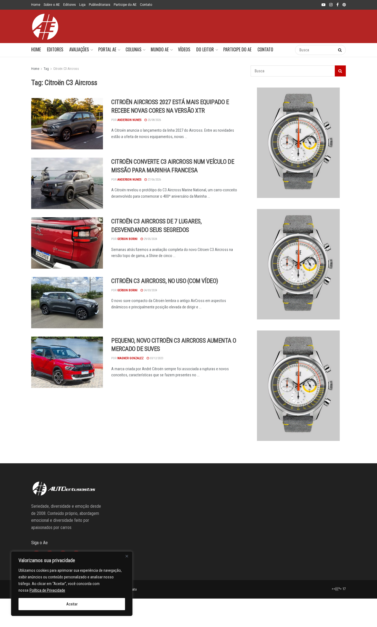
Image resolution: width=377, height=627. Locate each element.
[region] (71, 583)
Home (35, 5)
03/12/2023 (156, 358)
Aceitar (72, 604)
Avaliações (79, 49)
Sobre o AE (52, 5)
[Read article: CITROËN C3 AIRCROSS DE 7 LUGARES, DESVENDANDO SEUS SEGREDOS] (67, 243)
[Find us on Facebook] (337, 5)
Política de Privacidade (47, 590)
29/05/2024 (150, 239)
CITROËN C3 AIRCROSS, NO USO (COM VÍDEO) (164, 280)
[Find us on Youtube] (323, 5)
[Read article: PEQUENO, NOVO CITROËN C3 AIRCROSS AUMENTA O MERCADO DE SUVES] (67, 362)
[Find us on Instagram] (331, 5)
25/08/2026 (154, 120)
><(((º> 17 (339, 589)
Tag (46, 69)
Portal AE (107, 49)
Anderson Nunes (129, 120)
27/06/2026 (154, 179)
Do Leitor (205, 49)
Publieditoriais (99, 5)
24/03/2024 (150, 290)
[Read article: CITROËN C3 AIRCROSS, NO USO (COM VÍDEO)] (67, 302)
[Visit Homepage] (45, 26)
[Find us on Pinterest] (344, 5)
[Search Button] (285, 50)
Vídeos (184, 49)
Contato (146, 5)
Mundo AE (160, 49)
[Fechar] (126, 556)
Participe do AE (125, 5)
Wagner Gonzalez (130, 358)
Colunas (133, 49)
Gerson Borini (127, 239)
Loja (82, 5)
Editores (69, 5)
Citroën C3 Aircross (66, 69)
